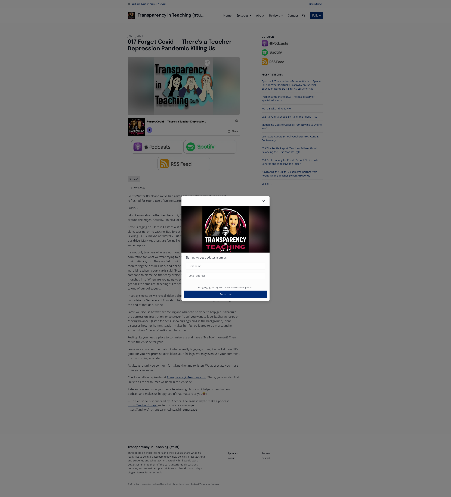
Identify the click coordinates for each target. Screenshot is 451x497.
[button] (263, 201)
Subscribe (225, 294)
